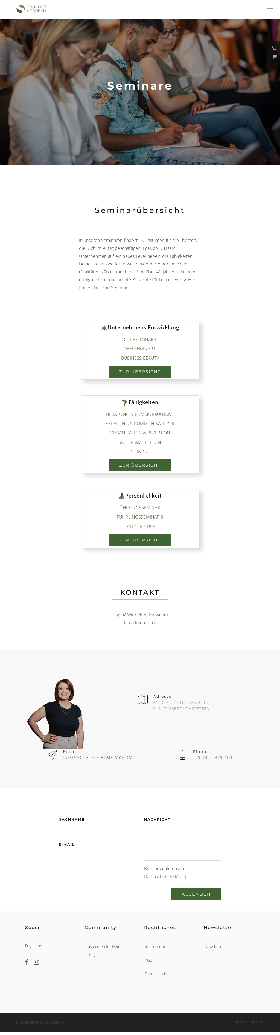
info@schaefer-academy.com (98, 757)
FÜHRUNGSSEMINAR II (140, 517)
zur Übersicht (140, 371)
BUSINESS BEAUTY (140, 358)
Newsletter (214, 946)
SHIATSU (140, 451)
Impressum (155, 946)
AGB (149, 960)
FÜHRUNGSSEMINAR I (140, 508)
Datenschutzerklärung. (166, 877)
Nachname (72, 819)
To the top (246, 1022)
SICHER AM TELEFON (140, 442)
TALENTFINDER (140, 526)
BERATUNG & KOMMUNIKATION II (140, 424)
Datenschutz (156, 973)
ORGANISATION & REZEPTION (140, 433)
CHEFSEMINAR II (140, 349)
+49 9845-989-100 (212, 757)
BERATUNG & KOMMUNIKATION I (140, 414)
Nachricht (157, 819)
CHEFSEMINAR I (140, 339)
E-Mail (67, 844)
